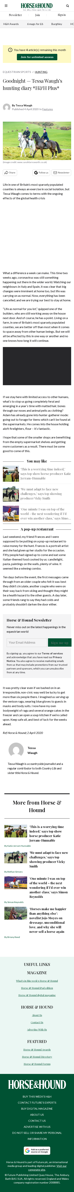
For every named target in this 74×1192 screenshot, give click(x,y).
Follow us (43, 172)
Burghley (56, 24)
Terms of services (52, 653)
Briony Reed (13, 937)
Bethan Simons (15, 871)
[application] (37, 366)
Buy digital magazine (37, 1108)
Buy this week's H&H (37, 1096)
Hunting (41, 71)
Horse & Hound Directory (37, 1056)
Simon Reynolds (15, 902)
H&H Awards (11, 24)
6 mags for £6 (35, 24)
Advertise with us (37, 1126)
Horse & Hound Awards (37, 1049)
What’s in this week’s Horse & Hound (37, 980)
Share (12, 172)
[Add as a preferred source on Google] (37, 1150)
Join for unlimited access (37, 57)
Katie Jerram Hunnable (19, 845)
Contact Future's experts (37, 1102)
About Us (37, 1015)
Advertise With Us (37, 1029)
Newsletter (63, 172)
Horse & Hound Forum (37, 1063)
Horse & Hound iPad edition (37, 987)
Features (47, 109)
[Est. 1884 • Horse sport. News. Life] (37, 5)
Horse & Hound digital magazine (37, 995)
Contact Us (37, 1022)
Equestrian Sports (17, 71)
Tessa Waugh (24, 105)
